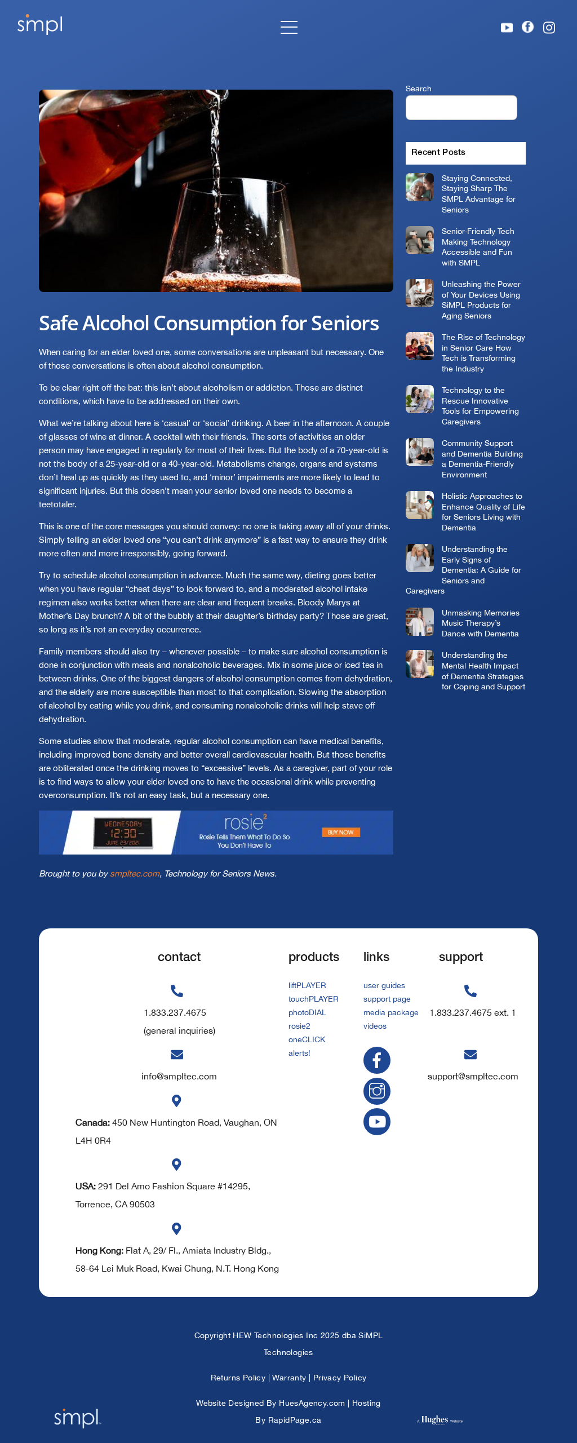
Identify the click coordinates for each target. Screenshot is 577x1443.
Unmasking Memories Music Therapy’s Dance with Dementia (481, 623)
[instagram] (378, 1090)
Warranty (289, 1377)
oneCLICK (306, 1039)
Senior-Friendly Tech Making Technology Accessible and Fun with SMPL (478, 246)
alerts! (299, 1052)
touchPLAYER (313, 998)
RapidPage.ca (295, 1419)
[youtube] (378, 1121)
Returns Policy (238, 1377)
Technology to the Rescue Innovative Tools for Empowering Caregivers (480, 405)
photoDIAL (307, 1012)
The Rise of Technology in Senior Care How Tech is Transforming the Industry (483, 352)
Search (419, 88)
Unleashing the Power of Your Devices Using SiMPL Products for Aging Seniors (481, 299)
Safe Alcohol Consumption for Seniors (209, 323)
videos (375, 1025)
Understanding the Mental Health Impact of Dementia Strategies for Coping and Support (483, 670)
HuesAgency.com (312, 1402)
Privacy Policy (340, 1377)
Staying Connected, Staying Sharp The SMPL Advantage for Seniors (479, 193)
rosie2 (299, 1025)
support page (387, 998)
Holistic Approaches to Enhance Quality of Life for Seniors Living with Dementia (483, 511)
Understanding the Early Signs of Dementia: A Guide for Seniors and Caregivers (463, 569)
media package (391, 1012)
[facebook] (378, 1059)
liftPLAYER (307, 985)
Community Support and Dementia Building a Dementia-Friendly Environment (482, 458)
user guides (384, 985)
